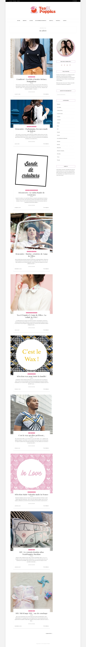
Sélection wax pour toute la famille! (31, 376)
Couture (30, 549)
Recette (58, 144)
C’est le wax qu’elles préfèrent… (31, 435)
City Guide (59, 107)
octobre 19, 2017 (18, 207)
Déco (58, 125)
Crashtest (59, 119)
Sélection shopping (33, 190)
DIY (33, 549)
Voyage (58, 160)
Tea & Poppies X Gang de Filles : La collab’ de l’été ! (31, 316)
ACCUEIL (18, 20)
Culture (58, 122)
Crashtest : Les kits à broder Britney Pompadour (31, 80)
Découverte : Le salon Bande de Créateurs (32, 194)
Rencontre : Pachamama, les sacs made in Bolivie (31, 130)
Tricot (58, 156)
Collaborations (29, 312)
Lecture (31, 20)
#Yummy (58, 104)
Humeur (58, 132)
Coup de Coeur (60, 113)
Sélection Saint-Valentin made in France (31, 494)
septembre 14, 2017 (18, 268)
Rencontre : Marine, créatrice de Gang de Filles (32, 255)
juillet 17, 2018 (17, 94)
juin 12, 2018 (17, 143)
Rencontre (34, 126)
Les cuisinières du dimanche (40, 20)
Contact (64, 20)
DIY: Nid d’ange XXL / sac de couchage (32, 613)
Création (24, 20)
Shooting (58, 20)
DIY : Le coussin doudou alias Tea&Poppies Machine (31, 553)
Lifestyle (51, 20)
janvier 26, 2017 (18, 505)
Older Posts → (49, 633)
